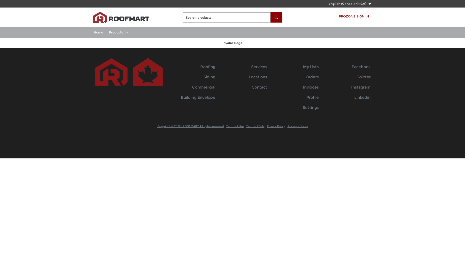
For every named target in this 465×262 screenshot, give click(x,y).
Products (116, 32)
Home (98, 32)
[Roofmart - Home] (121, 16)
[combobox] (224, 17)
